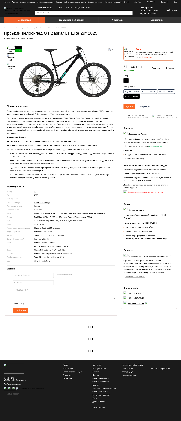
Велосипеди (24, 20)
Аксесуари (117, 20)
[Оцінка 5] (45, 303)
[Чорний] (126, 80)
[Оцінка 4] (41, 303)
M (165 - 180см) (132, 91)
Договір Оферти (98, 402)
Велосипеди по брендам (71, 20)
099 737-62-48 (65, 8)
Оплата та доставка (27, 2)
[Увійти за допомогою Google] (79, 275)
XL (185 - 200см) (166, 91)
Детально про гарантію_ (135, 277)
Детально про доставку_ (135, 159)
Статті (126, 2)
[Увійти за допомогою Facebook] (75, 275)
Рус (139, 2)
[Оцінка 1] (29, 303)
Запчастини (157, 20)
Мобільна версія (12, 394)
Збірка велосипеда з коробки (75, 2)
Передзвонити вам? (82, 8)
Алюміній (38, 210)
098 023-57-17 (45, 8)
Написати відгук (27, 38)
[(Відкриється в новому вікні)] (10, 388)
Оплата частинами (95, 2)
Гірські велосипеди (42, 203)
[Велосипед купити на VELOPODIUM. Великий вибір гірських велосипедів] (14, 369)
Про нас (15, 2)
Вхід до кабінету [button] (99, 369)
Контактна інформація (113, 2)
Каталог (7, 2)
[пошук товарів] (130, 13)
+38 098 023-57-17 (136, 303)
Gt (35, 192)
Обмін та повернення (45, 2)
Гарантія (59, 2)
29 (35, 199)
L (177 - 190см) (148, 91)
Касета (37, 206)
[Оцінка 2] (33, 303)
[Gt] (110, 49)
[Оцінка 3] (37, 303)
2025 (36, 195)
